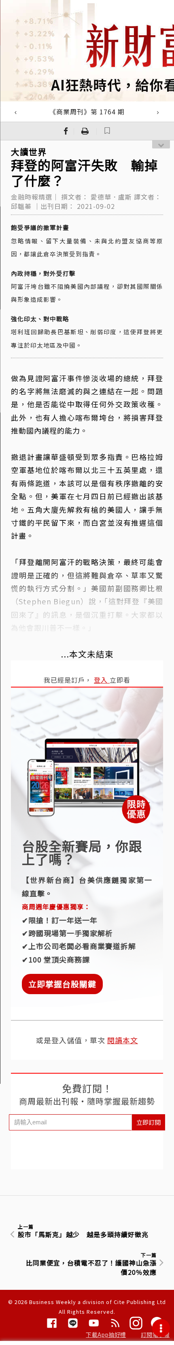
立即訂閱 (148, 1122)
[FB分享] (66, 131)
